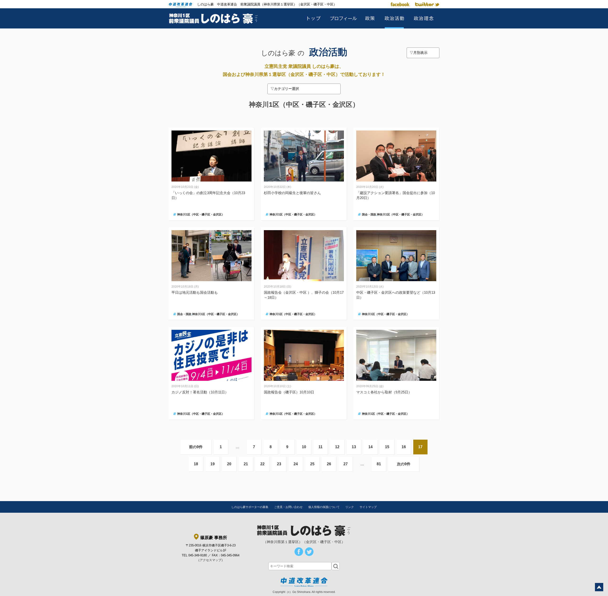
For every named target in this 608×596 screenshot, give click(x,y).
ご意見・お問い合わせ (288, 507)
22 (262, 464)
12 (337, 447)
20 (229, 464)
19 (212, 464)
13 (354, 447)
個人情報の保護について (324, 507)
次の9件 (403, 464)
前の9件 (196, 447)
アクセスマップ (210, 560)
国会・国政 (369, 214)
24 (296, 464)
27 (345, 464)
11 (320, 447)
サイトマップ (368, 507)
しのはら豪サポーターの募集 (249, 507)
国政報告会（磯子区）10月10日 (289, 392)
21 (246, 464)
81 (379, 464)
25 (312, 464)
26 (329, 464)
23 (279, 464)
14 (370, 447)
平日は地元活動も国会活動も (194, 292)
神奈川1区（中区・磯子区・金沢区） (200, 214)
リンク (349, 507)
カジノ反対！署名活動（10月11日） (199, 392)
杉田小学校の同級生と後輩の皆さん (292, 193)
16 (404, 447)
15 (387, 447)
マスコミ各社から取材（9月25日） (384, 392)
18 (196, 464)
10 (304, 447)
